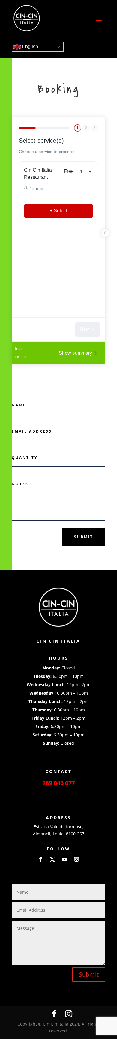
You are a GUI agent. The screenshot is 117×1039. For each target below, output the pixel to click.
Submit (83, 536)
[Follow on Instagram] (76, 859)
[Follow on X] (52, 859)
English (29, 46)
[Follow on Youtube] (64, 859)
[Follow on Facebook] (40, 859)
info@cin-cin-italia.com (58, 793)
